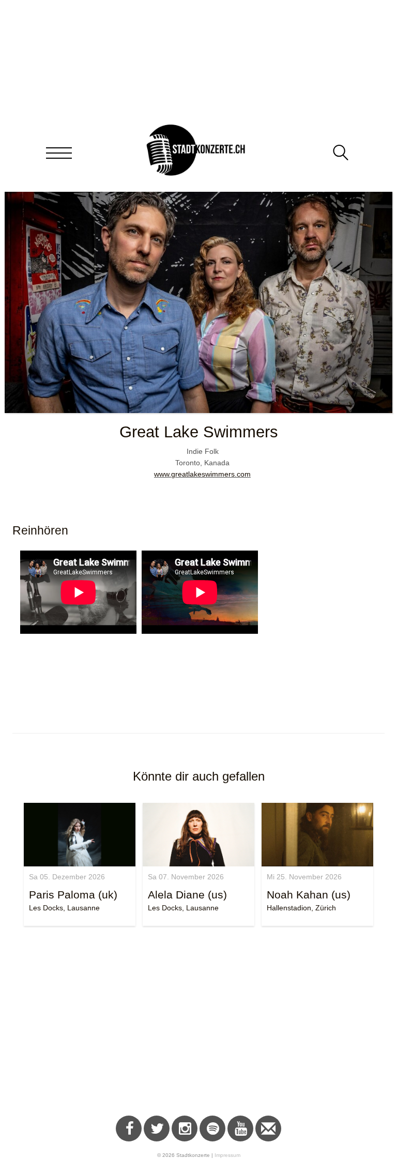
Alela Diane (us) (187, 895)
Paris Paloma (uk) (73, 895)
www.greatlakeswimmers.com (202, 474)
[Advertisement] (198, 1022)
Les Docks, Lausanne (64, 908)
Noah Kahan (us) (308, 895)
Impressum (227, 1155)
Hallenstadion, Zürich (301, 908)
